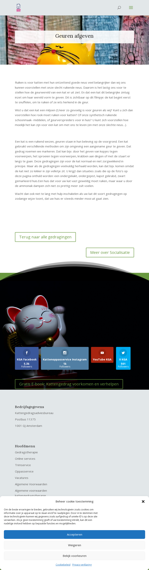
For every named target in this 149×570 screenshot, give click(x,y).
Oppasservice (24, 471)
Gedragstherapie (26, 452)
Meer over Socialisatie (110, 252)
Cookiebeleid (63, 564)
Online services (25, 458)
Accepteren (74, 534)
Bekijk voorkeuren (75, 556)
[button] (143, 501)
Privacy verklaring (82, 564)
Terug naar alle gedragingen (45, 237)
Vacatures (21, 478)
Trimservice (23, 465)
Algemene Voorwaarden (31, 484)
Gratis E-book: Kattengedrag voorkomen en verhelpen (69, 384)
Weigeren (74, 545)
